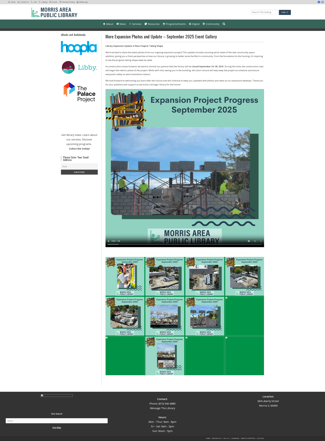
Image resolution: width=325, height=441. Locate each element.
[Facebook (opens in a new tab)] (319, 2)
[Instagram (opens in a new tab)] (322, 2)
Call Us (226, 438)
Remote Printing (68, 2)
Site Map (56, 427)
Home (13, 2)
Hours (162, 417)
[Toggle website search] (223, 23)
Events (54, 2)
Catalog (44, 2)
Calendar (235, 438)
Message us (216, 438)
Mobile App (83, 2)
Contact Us (24, 2)
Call (35, 2)
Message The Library (162, 408)
